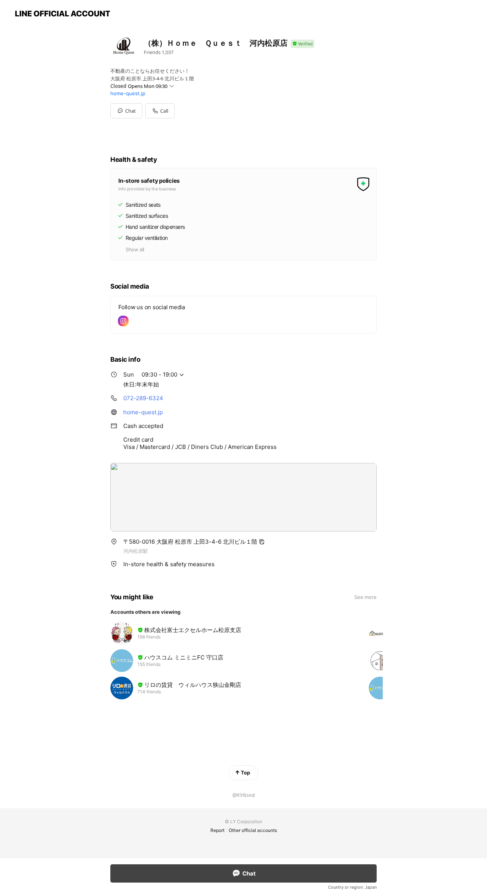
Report (217, 830)
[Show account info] (302, 44)
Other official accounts (253, 830)
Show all (135, 249)
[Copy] (261, 542)
